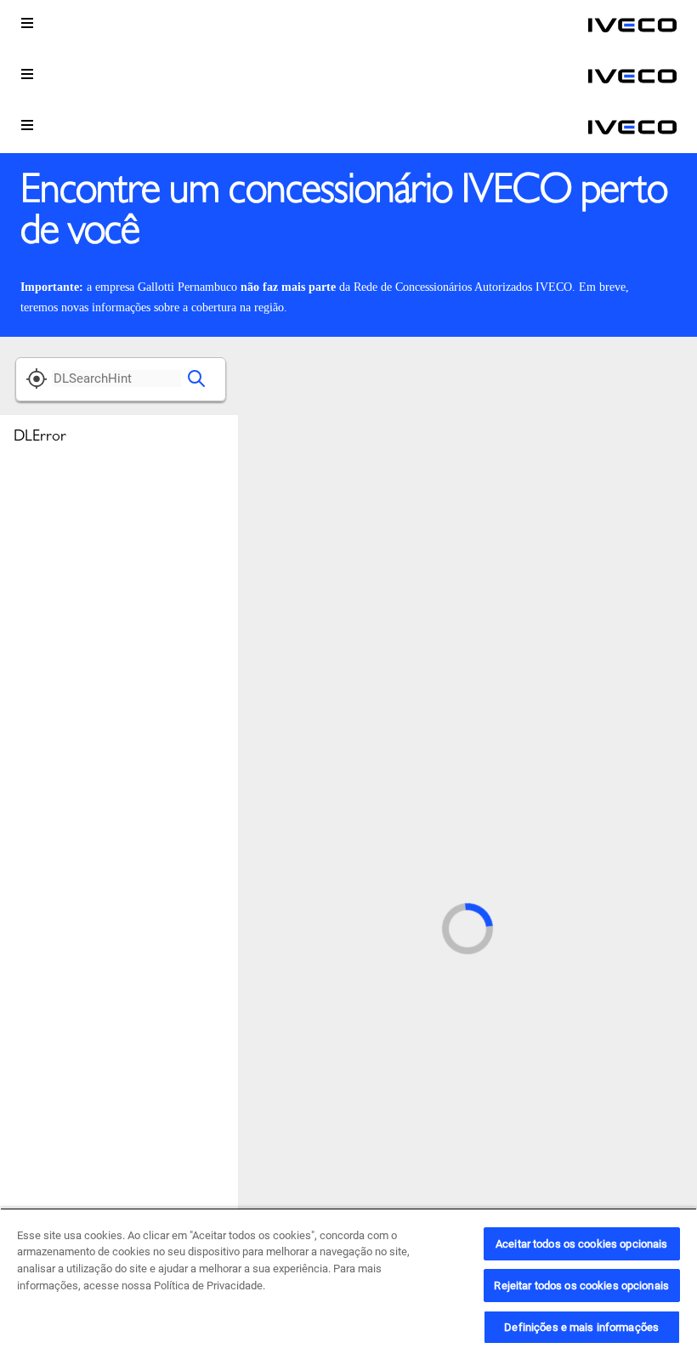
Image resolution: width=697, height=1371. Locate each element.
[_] (632, 25)
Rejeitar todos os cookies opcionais (581, 1285)
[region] (348, 1289)
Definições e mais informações (581, 1327)
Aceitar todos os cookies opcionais (581, 1243)
